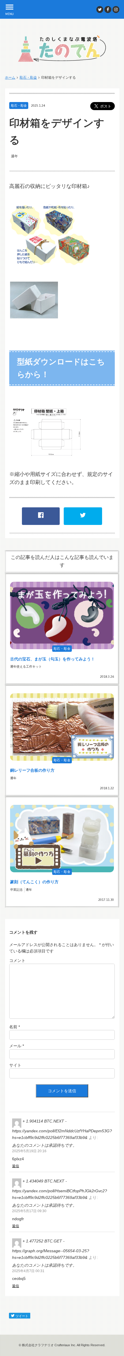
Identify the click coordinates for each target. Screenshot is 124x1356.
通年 (14, 156)
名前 (14, 1026)
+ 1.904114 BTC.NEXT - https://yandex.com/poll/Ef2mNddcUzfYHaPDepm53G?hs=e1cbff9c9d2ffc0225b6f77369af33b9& (62, 1129)
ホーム (10, 78)
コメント (17, 960)
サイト (15, 1065)
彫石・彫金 (28, 78)
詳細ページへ (62, 628)
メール (16, 1046)
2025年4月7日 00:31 (28, 1271)
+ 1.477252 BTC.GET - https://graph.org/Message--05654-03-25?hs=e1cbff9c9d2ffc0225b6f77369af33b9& (50, 1249)
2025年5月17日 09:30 (29, 1211)
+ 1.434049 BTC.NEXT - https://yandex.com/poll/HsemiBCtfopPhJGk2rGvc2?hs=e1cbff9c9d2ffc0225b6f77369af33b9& (59, 1189)
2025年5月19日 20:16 (29, 1151)
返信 (15, 1166)
